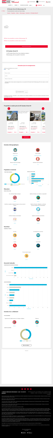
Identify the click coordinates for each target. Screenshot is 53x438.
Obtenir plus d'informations (26, 46)
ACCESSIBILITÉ (49, 394)
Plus (30, 5)
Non (5, 69)
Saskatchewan (25, 398)
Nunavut (13, 399)
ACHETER (10, 5)
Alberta (12, 398)
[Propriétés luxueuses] (41, 2)
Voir (15, 132)
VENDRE (16, 5)
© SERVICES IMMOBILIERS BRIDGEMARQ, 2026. (11, 391)
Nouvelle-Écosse (4, 402)
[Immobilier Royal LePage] (10, 2)
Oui (8, 69)
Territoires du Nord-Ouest (43, 398)
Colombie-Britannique (17, 398)
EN (43, 5)
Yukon (11, 399)
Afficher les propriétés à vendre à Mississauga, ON (15, 38)
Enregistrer (10, 132)
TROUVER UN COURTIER (24, 5)
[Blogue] (48, 2)
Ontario (7, 398)
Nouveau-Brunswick (30, 398)
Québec (10, 398)
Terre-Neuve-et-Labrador (36, 398)
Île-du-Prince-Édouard (7, 399)
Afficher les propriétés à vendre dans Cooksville (15, 40)
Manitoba (21, 398)
